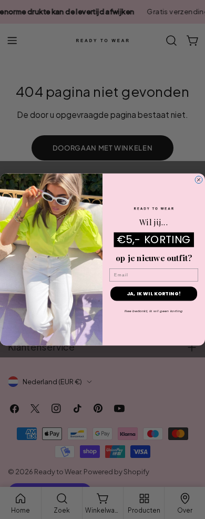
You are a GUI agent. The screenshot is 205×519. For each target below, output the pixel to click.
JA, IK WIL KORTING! (154, 294)
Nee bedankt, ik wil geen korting (154, 311)
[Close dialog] (198, 180)
